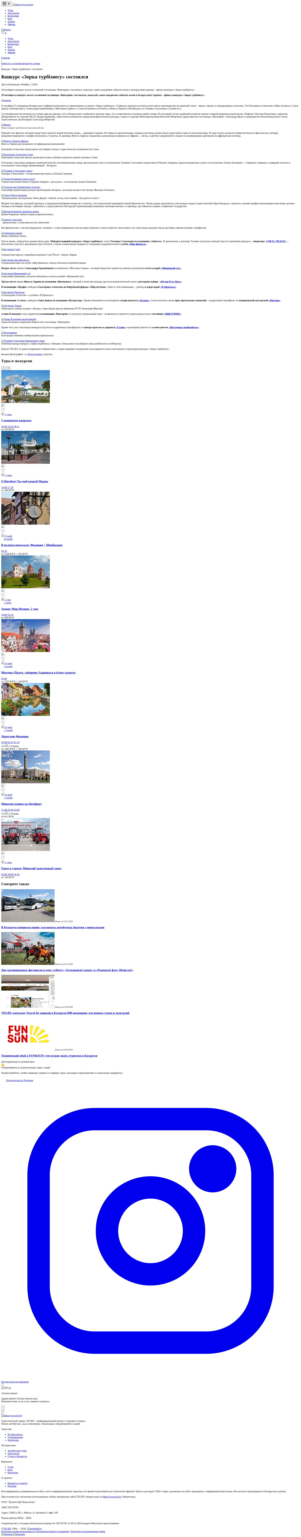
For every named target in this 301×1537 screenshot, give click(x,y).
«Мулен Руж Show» (171, 281)
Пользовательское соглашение (53, 1531)
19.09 (4, 487)
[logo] (23, 4)
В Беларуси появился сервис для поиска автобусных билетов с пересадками (52, 927)
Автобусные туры (17, 1450)
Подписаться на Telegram (19, 1080)
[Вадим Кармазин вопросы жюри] (20, 211)
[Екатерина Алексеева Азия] (17, 154)
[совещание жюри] (11, 233)
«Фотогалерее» (35, 354)
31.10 (10, 614)
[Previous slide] (3, 368)
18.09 (11, 874)
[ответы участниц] (11, 219)
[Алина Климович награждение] (18, 319)
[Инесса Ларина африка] (14, 141)
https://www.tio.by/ (112, 1496)
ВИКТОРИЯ (172, 314)
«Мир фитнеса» (137, 244)
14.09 (16, 810)
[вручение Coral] (10, 249)
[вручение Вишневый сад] (15, 273)
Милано (274, 300)
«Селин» (120, 327)
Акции (11, 21)
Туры (10, 10)
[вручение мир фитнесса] (15, 260)
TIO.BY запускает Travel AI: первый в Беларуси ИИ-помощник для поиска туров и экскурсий (65, 1013)
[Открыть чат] (2, 1408)
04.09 (4, 874)
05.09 (4, 678)
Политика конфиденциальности (18, 1531)
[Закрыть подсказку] (2, 1385)
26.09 (4, 426)
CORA (269, 241)
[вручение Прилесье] (13, 292)
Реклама (12, 1486)
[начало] (6, 100)
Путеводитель (15, 1434)
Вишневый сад (171, 268)
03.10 (11, 742)
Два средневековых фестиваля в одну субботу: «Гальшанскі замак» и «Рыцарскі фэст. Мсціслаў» (67, 970)
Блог (10, 18)
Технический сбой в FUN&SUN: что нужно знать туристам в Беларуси (49, 1055)
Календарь (13, 16)
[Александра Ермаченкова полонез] (20, 187)
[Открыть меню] (6, 3)
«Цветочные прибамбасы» (184, 327)
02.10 (16, 874)
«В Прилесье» (168, 287)
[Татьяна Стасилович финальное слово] (23, 340)
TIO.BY (7, 1528)
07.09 (11, 810)
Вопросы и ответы (17, 1483)
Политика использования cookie (88, 1531)
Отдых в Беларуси (17, 1456)
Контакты (13, 1472)
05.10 (4, 551)
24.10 (11, 426)
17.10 (10, 487)
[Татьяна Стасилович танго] (16, 170)
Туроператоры (15, 1437)
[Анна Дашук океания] (14, 195)
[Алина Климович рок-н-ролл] (18, 179)
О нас (11, 1467)
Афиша (11, 24)
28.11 (16, 426)
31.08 (4, 810)
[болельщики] (9, 332)
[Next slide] (8, 368)
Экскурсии (13, 13)
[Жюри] (6, 124)
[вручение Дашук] (11, 305)
